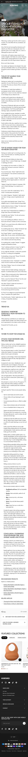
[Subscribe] (24, 746)
